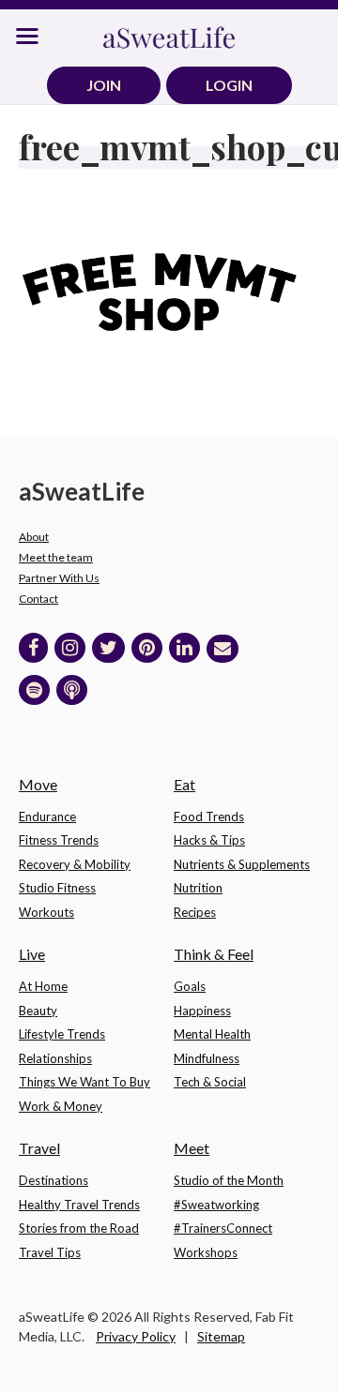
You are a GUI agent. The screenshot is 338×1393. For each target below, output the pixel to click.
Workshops (206, 1252)
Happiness (202, 1010)
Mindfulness (206, 1058)
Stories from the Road (79, 1228)
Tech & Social (210, 1081)
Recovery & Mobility (75, 864)
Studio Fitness (57, 887)
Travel (39, 1148)
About (34, 537)
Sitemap (221, 1336)
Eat (184, 784)
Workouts (46, 912)
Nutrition (198, 887)
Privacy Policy (136, 1336)
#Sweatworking (216, 1204)
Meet (191, 1148)
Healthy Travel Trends (79, 1204)
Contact (38, 599)
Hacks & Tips (209, 839)
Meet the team (56, 557)
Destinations (53, 1180)
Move (38, 784)
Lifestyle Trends (62, 1033)
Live (32, 954)
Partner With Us (59, 578)
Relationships (55, 1058)
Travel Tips (50, 1252)
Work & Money (60, 1106)
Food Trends (209, 816)
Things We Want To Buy (84, 1081)
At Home (43, 986)
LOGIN (229, 85)
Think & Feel (214, 954)
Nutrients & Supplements (242, 864)
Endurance (47, 816)
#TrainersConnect (223, 1228)
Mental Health (212, 1033)
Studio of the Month (229, 1180)
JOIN (103, 85)
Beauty (38, 1010)
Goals (190, 986)
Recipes (195, 912)
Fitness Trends (59, 839)
